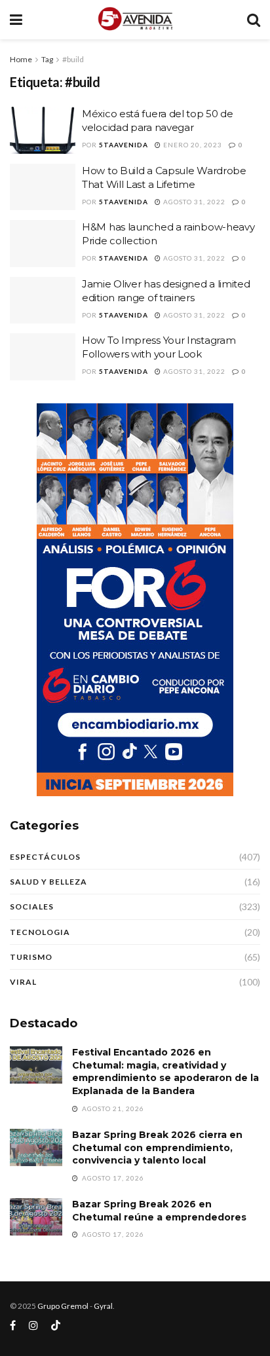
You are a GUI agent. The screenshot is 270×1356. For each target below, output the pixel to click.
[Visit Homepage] (134, 20)
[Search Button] (253, 19)
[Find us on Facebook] (13, 1325)
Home (21, 59)
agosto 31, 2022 (193, 202)
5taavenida (123, 145)
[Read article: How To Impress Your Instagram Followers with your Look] (42, 356)
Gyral (103, 1306)
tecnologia (40, 932)
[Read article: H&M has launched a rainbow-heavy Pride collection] (42, 243)
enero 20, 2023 (191, 145)
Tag (47, 59)
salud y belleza (48, 882)
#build (73, 59)
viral (23, 982)
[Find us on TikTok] (55, 1326)
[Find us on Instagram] (33, 1325)
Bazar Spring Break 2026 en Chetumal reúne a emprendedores (159, 1210)
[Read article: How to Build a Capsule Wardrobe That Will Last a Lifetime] (42, 187)
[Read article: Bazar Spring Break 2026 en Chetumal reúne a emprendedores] (36, 1217)
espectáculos (45, 857)
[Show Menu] (16, 19)
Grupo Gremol (62, 1306)
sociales (32, 906)
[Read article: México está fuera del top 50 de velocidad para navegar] (42, 130)
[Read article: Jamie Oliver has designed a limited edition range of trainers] (42, 300)
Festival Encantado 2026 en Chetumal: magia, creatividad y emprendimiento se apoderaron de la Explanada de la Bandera (165, 1071)
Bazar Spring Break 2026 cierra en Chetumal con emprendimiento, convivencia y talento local (157, 1147)
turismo (31, 957)
